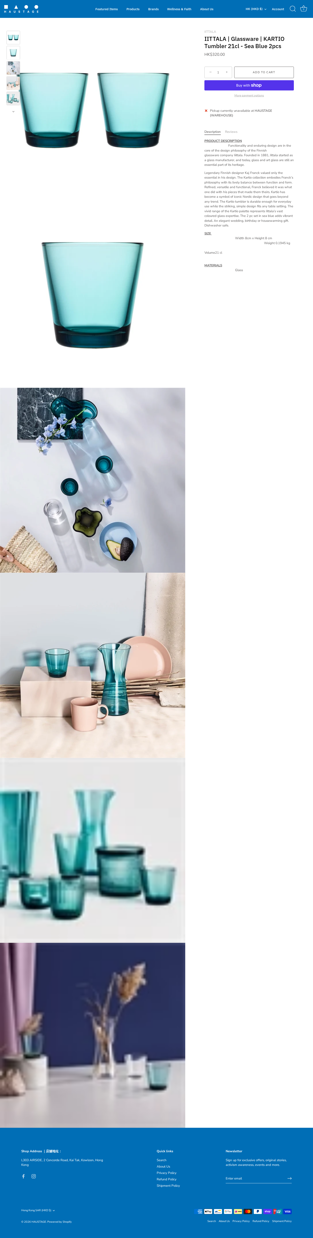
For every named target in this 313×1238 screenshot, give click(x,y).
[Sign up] (289, 1178)
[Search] (292, 9)
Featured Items (106, 9)
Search (162, 1160)
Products (132, 9)
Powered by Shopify (59, 1222)
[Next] (13, 111)
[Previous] (13, 24)
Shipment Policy (168, 1186)
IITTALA (210, 32)
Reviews (231, 132)
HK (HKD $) (254, 9)
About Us (206, 9)
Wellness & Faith (179, 9)
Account (278, 9)
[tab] (214, 131)
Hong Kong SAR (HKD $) (36, 1210)
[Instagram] (34, 1176)
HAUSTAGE (39, 1222)
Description (212, 132)
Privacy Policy (167, 1173)
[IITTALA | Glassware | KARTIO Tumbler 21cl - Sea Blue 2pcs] (13, 37)
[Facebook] (23, 1176)
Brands (153, 9)
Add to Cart (264, 72)
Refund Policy (167, 1179)
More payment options (249, 95)
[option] (13, 38)
